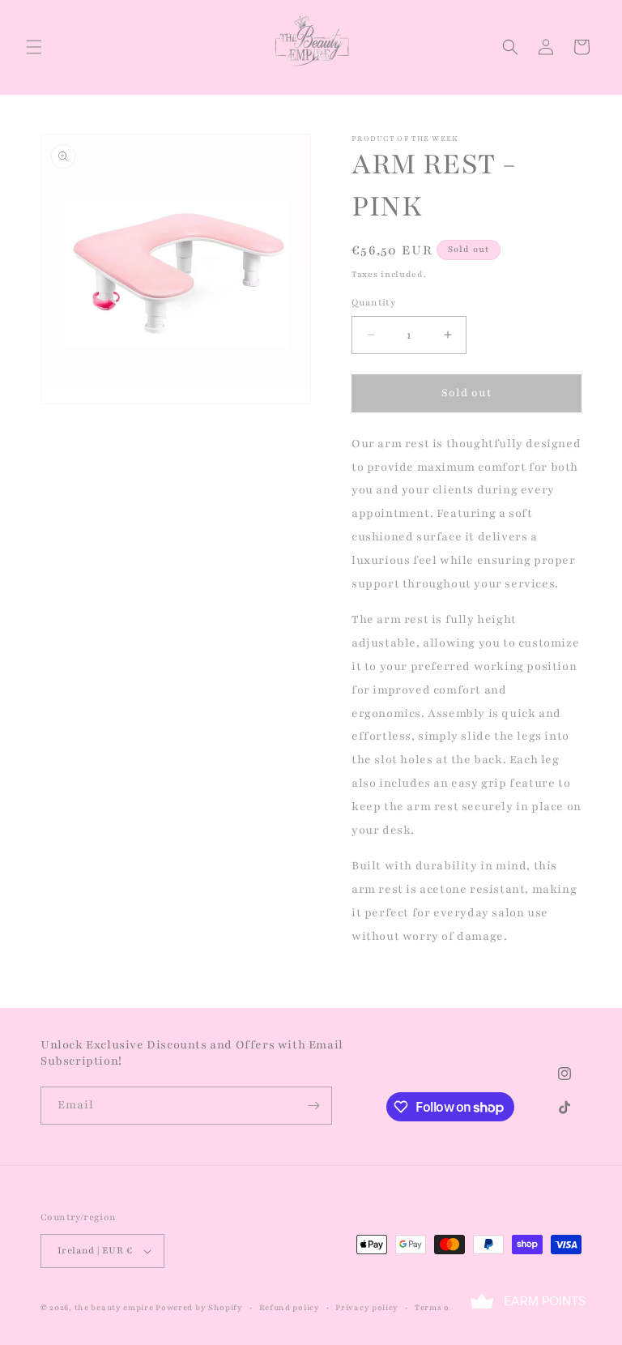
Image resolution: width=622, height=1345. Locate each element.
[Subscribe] (313, 1106)
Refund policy (289, 1307)
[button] (34, 47)
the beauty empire (115, 1307)
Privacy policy (366, 1307)
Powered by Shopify (199, 1307)
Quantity (373, 302)
